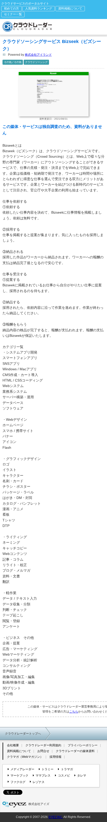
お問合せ (43, 751)
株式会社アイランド (38, 54)
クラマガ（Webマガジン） (25, 757)
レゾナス (39, 782)
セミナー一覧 (13, 14)
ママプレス (43, 775)
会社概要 (13, 745)
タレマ (81, 775)
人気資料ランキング (38, 8)
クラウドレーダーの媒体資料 (75, 751)
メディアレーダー (22, 769)
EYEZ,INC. (56, 817)
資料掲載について (70, 8)
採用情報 (55, 757)
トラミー (48, 769)
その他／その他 (12, 62)
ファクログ (17, 782)
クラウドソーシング (36, 62)
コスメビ (64, 775)
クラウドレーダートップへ (23, 733)
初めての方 (11, 8)
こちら (73, 711)
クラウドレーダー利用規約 (43, 745)
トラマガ (67, 769)
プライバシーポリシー (83, 745)
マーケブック (19, 775)
